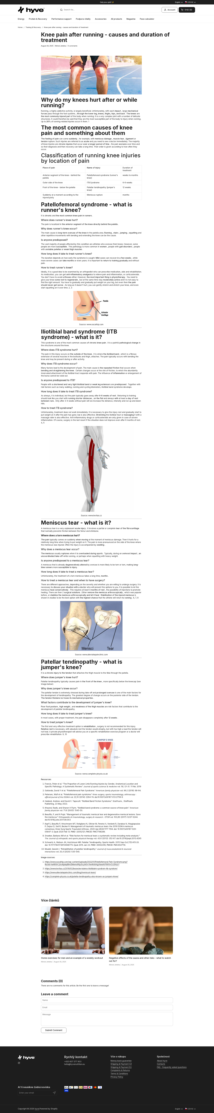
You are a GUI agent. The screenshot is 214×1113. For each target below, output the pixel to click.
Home (20, 27)
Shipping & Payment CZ (121, 1064)
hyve (37, 1109)
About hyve (162, 1061)
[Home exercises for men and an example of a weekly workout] (73, 931)
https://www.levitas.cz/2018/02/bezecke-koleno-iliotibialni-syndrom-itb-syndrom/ (81, 868)
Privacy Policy (117, 1077)
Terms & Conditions (119, 1073)
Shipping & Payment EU (121, 1067)
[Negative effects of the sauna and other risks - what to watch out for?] (141, 931)
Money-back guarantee (121, 1061)
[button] (187, 10)
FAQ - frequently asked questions (172, 1067)
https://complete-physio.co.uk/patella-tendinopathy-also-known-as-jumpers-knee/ (81, 876)
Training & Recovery (33, 27)
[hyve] (31, 10)
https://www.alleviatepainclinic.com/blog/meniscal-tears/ (70, 872)
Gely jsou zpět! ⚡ (107, 2)
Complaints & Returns (120, 1070)
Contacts (161, 1064)
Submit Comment (53, 1030)
